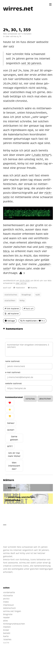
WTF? (10, 446)
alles (5, 620)
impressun (8, 605)
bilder (6, 630)
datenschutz (9, 608)
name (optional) (12, 361)
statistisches (11, 295)
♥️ (9, 402)
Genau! (10, 423)
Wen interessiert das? (14, 465)
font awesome (10, 562)
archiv (6, 598)
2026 (27, 280)
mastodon (20, 288)
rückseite (8, 595)
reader (6, 617)
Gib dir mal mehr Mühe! (14, 454)
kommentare (14, 328)
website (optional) (13, 383)
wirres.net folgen (12, 611)
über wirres (10, 36)
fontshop (24, 559)
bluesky (33, 288)
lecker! (10, 430)
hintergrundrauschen (14, 624)
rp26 (37, 295)
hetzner (41, 553)
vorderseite (9, 592)
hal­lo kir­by (41, 154)
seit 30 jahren (41, 550)
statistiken (10, 300)
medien (7, 627)
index (6, 602)
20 (21, 280)
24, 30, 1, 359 (17, 29)
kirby (22, 300)
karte (6, 636)
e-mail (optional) (12, 372)
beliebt (6, 633)
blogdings (26, 295)
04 (23, 280)
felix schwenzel (25, 547)
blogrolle (7, 614)
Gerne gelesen (14, 438)
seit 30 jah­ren (30, 63)
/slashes (7, 639)
